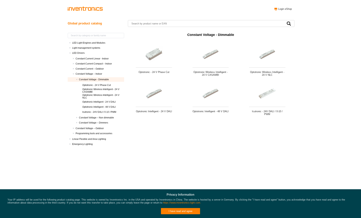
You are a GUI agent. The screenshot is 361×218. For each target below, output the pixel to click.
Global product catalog (85, 23)
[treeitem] (96, 43)
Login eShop (285, 9)
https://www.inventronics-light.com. (182, 202)
